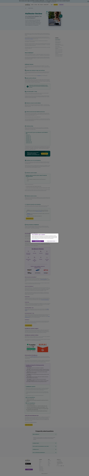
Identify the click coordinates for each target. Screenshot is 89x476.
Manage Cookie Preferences (35, 239)
